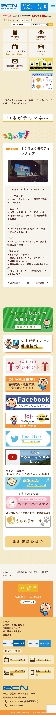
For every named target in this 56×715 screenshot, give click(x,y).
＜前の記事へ (14, 282)
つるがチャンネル (13, 100)
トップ (6, 621)
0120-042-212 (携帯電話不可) (24, 701)
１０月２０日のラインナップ (28, 101)
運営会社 (7, 634)
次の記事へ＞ (42, 282)
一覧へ (28, 282)
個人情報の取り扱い (13, 631)
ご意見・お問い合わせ (13, 624)
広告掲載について (11, 628)
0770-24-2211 (16, 705)
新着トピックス (36, 100)
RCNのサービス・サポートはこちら (32, 6)
